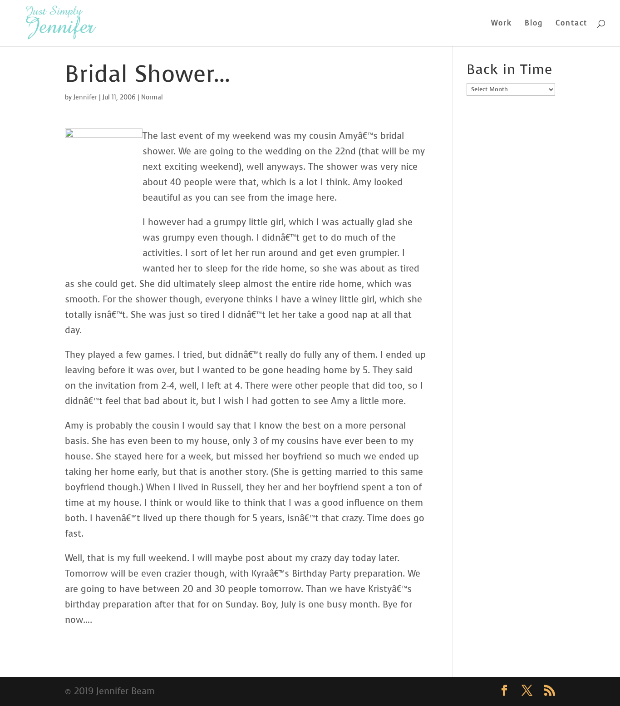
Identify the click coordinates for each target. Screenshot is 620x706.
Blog (534, 24)
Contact (571, 24)
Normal (152, 97)
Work (501, 24)
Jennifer (85, 97)
